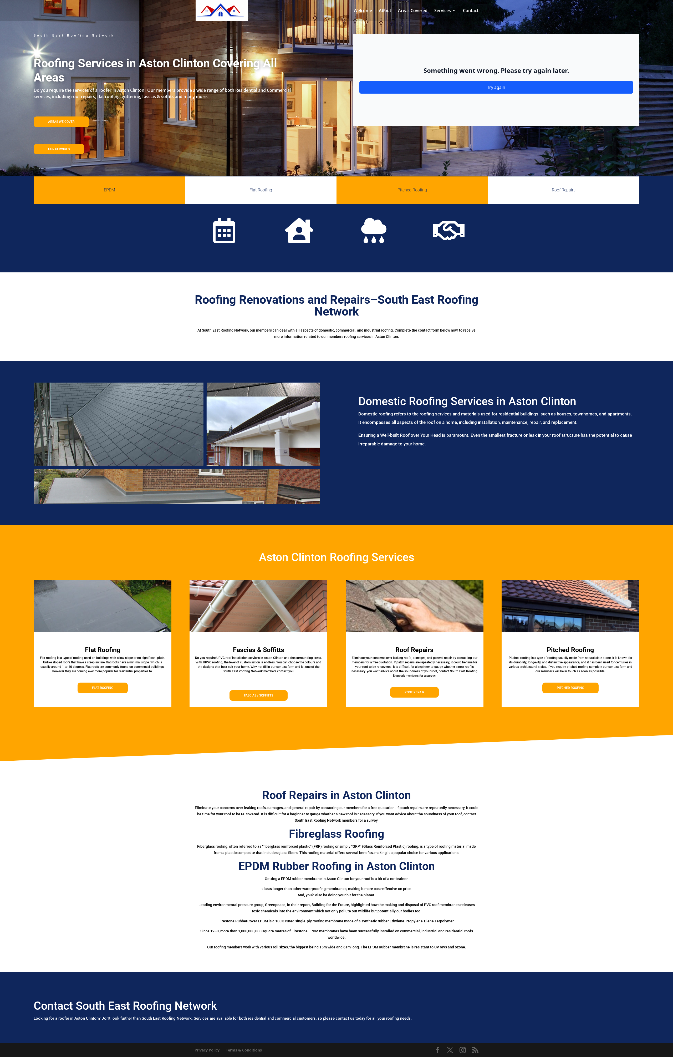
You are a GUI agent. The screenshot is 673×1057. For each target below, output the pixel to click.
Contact (470, 11)
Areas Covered (412, 11)
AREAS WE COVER (61, 122)
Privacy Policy (207, 1050)
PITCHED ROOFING (570, 688)
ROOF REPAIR (414, 692)
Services (442, 11)
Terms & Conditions (244, 1050)
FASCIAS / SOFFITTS (258, 695)
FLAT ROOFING (102, 688)
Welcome (363, 11)
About (385, 11)
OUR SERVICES (59, 149)
